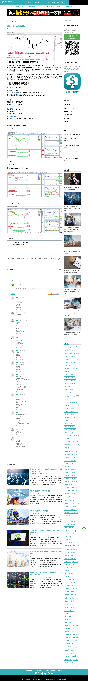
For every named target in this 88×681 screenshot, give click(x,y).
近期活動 (37, 2)
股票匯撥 (67, 558)
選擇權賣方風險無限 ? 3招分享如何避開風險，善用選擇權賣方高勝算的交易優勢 (72, 251)
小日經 (71, 432)
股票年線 (73, 558)
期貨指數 (67, 475)
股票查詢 (75, 579)
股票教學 (66, 105)
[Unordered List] (26, 289)
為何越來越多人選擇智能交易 (16, 7)
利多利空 (73, 374)
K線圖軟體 (67, 350)
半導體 (72, 377)
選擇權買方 (76, 637)
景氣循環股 (67, 454)
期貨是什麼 (74, 478)
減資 (77, 503)
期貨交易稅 (67, 463)
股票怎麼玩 (67, 561)
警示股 (72, 601)
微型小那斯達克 (68, 445)
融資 (76, 595)
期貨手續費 (74, 472)
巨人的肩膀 (67, 438)
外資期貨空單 (74, 411)
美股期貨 (67, 533)
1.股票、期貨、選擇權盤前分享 (20, 242)
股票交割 (76, 543)
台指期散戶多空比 (48, 577)
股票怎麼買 (75, 561)
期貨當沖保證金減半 (70, 484)
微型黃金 (67, 448)
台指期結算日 (68, 396)
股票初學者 (74, 555)
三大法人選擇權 (68, 362)
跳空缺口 (73, 607)
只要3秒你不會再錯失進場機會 (72, 7)
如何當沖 (73, 414)
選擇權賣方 (67, 641)
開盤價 (66, 653)
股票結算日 (67, 588)
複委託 (66, 598)
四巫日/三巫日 (73, 402)
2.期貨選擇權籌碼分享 (18, 244)
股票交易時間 (68, 546)
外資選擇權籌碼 (11, 99)
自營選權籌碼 (10, 108)
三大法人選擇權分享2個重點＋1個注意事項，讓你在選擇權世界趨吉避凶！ (72, 291)
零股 (78, 656)
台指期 (66, 383)
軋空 (66, 610)
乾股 (75, 362)
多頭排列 (67, 414)
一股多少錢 (67, 359)
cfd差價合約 (68, 347)
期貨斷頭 (67, 478)
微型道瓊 (76, 445)
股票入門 (73, 552)
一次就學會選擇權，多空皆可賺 (53, 7)
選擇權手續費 (75, 628)
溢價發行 (67, 506)
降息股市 (72, 653)
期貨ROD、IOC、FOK (70, 457)
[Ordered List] (24, 289)
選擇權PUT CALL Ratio (13, 92)
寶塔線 (66, 429)
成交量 (72, 448)
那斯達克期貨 (68, 647)
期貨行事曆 (67, 491)
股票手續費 (67, 564)
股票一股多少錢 (68, 543)
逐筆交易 (71, 610)
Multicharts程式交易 (74, 353)
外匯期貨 (67, 411)
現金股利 (67, 512)
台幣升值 (73, 380)
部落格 (43, 2)
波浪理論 (72, 500)
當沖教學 (74, 515)
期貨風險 (73, 494)
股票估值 (67, 549)
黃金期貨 (72, 662)
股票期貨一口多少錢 (70, 573)
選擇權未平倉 (75, 631)
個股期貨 (75, 368)
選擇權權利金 (68, 634)
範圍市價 (73, 524)
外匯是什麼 (74, 408)
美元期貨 (71, 527)
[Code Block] (29, 289)
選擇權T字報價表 (69, 616)
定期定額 (73, 417)
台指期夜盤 (73, 383)
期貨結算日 (67, 487)
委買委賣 (67, 417)
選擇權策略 (66, 118)
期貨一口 (67, 460)
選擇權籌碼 (60, 2)
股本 (70, 536)
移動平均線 (73, 521)
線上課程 (30, 2)
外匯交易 (67, 408)
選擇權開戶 (75, 641)
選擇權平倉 (67, 628)
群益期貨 (73, 533)
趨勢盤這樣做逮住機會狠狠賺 (35, 7)
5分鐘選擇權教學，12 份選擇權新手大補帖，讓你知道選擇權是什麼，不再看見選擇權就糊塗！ (72, 230)
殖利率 (66, 500)
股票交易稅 (76, 546)
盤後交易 (73, 518)
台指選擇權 (76, 396)
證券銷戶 (72, 598)
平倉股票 (74, 438)
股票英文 (67, 592)
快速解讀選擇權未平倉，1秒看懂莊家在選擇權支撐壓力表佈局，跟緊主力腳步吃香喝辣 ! (72, 313)
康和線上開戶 (68, 442)
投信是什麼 (67, 451)
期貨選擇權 (75, 491)
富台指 (66, 420)
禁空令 (66, 521)
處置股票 (67, 595)
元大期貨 (74, 371)
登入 (13, 280)
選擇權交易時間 (68, 622)
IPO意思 (75, 347)
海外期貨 (72, 503)
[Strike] (22, 289)
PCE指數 (73, 356)
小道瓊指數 (76, 435)
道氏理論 (67, 613)
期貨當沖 (74, 481)
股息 (66, 536)
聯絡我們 (60, 670)
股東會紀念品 (68, 539)
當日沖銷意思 (74, 512)
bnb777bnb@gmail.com (50, 679)
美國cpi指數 (68, 530)
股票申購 (67, 582)
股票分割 (67, 555)
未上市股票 (67, 497)
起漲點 (71, 604)
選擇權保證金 (68, 625)
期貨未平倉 (67, 481)
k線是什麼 (74, 350)
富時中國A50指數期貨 (70, 423)
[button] (43, 12)
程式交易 (67, 524)
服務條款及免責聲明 (50, 670)
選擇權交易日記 (24, 29)
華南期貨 (73, 592)
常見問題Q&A (40, 670)
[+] (34, 288)
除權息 (73, 656)
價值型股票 (67, 371)
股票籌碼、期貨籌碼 (70, 585)
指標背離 (74, 451)
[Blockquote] (27, 289)
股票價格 (67, 552)
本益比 (74, 497)
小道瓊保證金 (68, 435)
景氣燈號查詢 (75, 454)
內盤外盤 (67, 374)
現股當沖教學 (73, 509)
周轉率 (66, 402)
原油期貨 (67, 380)
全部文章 (66, 111)
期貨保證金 (75, 463)
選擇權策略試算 (51, 2)
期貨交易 (73, 460)
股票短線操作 (74, 582)
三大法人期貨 (75, 359)
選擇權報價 (76, 625)
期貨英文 (74, 487)
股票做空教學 (74, 549)
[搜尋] (79, 21)
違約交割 (73, 613)
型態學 (72, 405)
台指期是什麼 (68, 393)
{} (32, 288)
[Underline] (20, 289)
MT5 (66, 353)
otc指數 (66, 356)
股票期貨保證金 (68, 576)
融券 (72, 595)
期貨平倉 (67, 472)
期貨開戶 (67, 494)
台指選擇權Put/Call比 (70, 399)
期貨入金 (67, 466)
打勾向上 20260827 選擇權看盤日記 (72, 134)
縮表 (66, 527)
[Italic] (18, 289)
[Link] (31, 289)
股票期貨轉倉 (68, 579)
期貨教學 (66, 121)
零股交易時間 (68, 659)
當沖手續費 (67, 515)
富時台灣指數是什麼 (70, 426)
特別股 (66, 509)
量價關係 (75, 647)
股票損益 (67, 567)
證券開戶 (67, 601)
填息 (77, 405)
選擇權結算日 (68, 637)
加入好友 (77, 528)
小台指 (66, 432)
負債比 (66, 604)
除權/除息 (47, 556)
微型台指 (75, 442)
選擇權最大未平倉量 (12, 116)
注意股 (46, 473)
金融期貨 (67, 650)
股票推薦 (74, 564)
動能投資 (67, 377)
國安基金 (67, 405)
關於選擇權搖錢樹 (30, 670)
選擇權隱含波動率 (69, 644)
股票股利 (74, 588)
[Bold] (17, 289)
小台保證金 (73, 429)
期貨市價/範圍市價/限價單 (71, 469)
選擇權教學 (66, 115)
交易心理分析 (68, 365)
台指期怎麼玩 (68, 386)
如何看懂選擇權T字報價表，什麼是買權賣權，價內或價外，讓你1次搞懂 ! (72, 208)
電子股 (66, 662)
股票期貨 (67, 570)
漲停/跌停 (73, 506)
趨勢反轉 (67, 607)
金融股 (72, 650)
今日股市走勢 (68, 368)
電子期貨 (75, 659)
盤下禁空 (67, 518)
